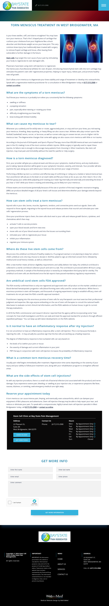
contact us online (13, 85)
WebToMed (64, 600)
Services (61, 569)
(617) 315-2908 (57, 424)
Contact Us (63, 574)
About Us (62, 564)
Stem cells (10, 58)
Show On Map (21, 435)
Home (60, 559)
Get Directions (22, 440)
